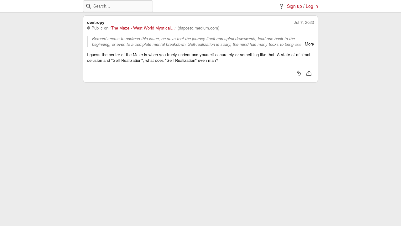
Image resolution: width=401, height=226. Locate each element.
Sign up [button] (294, 6)
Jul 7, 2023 (304, 22)
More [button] (309, 44)
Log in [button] (312, 6)
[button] (88, 6)
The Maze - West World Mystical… (143, 28)
